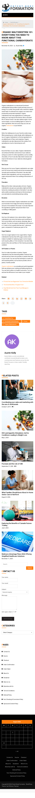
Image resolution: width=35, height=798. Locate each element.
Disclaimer (6, 677)
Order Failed (7, 669)
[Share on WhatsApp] (21, 298)
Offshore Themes (13, 786)
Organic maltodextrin (8, 266)
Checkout (6, 660)
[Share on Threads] (7, 303)
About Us (6, 673)
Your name (5, 577)
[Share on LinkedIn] (17, 298)
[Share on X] (13, 298)
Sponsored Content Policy (11, 703)
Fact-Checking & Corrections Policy (13, 699)
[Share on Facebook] (8, 298)
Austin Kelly (19, 45)
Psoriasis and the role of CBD (12, 464)
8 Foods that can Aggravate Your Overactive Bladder (18, 281)
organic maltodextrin (10, 324)
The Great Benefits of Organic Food (13, 284)
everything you (9, 318)
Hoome (6, 656)
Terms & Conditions (9, 690)
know (25, 321)
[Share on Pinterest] (25, 298)
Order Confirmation (9, 664)
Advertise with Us (8, 686)
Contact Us (7, 651)
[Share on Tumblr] (3, 303)
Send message (8, 618)
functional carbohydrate (11, 321)
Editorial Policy (8, 695)
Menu (6, 15)
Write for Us (7, 682)
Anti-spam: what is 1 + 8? (9, 612)
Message (4, 595)
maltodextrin (9, 125)
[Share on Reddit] (30, 298)
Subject (4, 589)
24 (4, 743)
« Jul (17, 751)
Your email (5, 583)
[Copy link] (12, 303)
